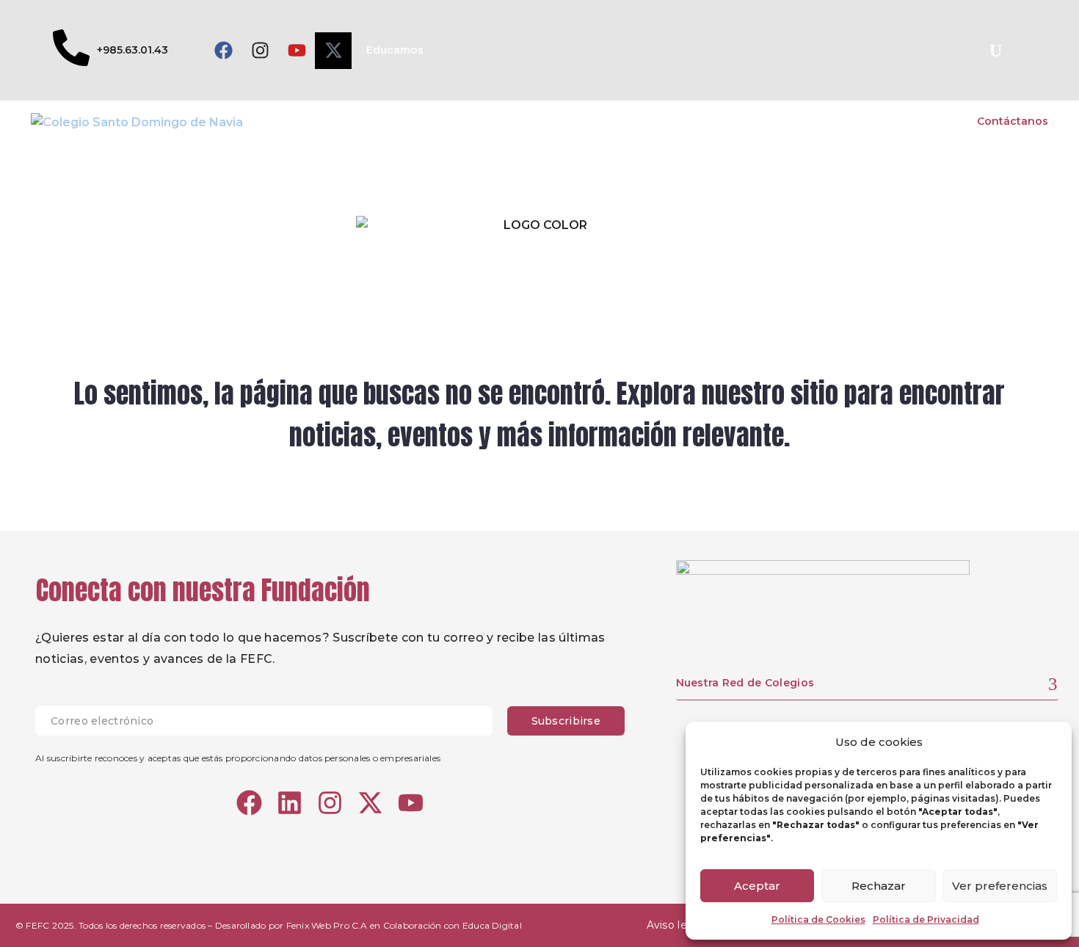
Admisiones (814, 121)
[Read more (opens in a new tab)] (110, 50)
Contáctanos (1012, 121)
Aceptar (757, 886)
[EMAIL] (271, 721)
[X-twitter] (333, 50)
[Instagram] (259, 50)
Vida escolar (724, 121)
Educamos (395, 50)
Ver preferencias (999, 886)
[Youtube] (296, 50)
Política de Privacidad (926, 919)
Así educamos (629, 121)
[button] (995, 50)
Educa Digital (492, 925)
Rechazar (878, 886)
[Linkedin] (289, 803)
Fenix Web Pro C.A (327, 925)
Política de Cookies (818, 919)
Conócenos (535, 121)
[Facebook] (223, 50)
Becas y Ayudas (911, 121)
